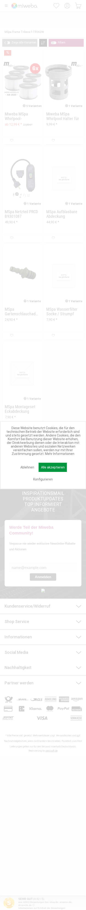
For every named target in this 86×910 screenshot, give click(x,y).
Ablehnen (27, 467)
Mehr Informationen (59, 454)
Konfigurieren (43, 479)
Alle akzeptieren (53, 467)
